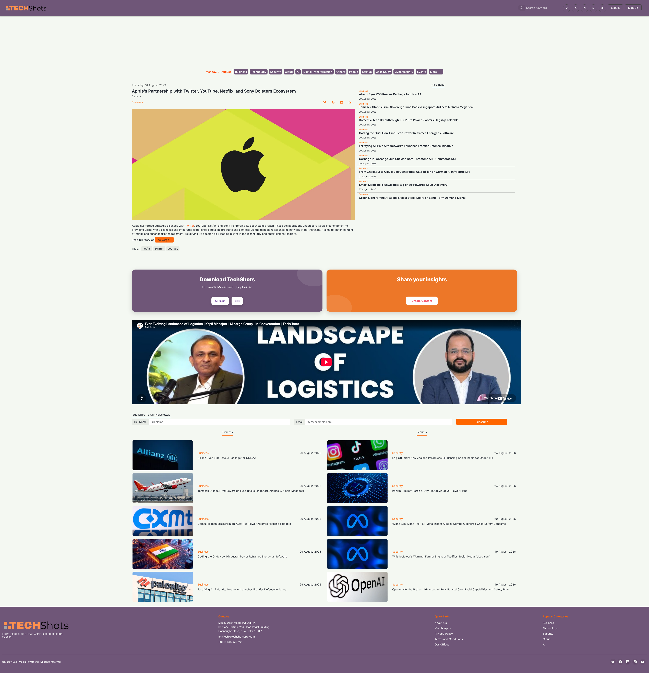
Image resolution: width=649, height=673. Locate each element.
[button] (436, 71)
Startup (367, 71)
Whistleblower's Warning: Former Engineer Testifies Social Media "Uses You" (441, 556)
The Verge (162, 240)
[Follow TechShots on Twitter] (566, 8)
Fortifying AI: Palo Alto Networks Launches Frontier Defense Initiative (406, 146)
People (353, 71)
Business (241, 71)
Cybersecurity (404, 71)
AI (298, 71)
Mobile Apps (443, 628)
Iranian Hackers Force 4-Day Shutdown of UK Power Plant (429, 490)
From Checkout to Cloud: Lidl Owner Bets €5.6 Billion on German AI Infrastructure (414, 171)
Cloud (289, 71)
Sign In (615, 7)
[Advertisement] (324, 41)
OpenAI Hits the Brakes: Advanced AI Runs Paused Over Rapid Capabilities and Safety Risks (451, 589)
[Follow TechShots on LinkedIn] (584, 8)
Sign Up (633, 7)
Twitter (189, 225)
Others (340, 71)
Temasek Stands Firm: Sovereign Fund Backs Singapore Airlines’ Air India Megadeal (416, 107)
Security (275, 71)
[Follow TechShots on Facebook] (575, 8)
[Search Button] (521, 8)
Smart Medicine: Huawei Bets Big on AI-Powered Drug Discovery (403, 184)
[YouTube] (643, 662)
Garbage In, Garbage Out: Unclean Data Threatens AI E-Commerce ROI (407, 159)
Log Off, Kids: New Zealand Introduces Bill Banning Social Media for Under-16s (442, 458)
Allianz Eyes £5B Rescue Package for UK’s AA (390, 94)
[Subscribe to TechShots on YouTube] (602, 8)
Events (421, 71)
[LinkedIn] (341, 102)
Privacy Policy (444, 633)
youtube (173, 248)
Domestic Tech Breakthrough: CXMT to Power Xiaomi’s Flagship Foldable (409, 120)
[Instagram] (635, 662)
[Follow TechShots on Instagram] (593, 8)
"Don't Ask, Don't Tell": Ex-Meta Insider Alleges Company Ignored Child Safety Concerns (449, 523)
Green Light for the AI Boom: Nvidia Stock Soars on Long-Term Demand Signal (412, 197)
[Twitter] (324, 102)
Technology (258, 71)
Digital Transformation (317, 71)
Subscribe (481, 422)
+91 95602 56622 (230, 642)
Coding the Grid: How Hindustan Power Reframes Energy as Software (406, 133)
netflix (147, 248)
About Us (441, 623)
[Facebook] (333, 102)
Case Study (383, 71)
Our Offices (442, 644)
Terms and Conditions (449, 639)
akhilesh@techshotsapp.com (236, 636)
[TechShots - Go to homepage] (26, 8)
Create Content (422, 300)
